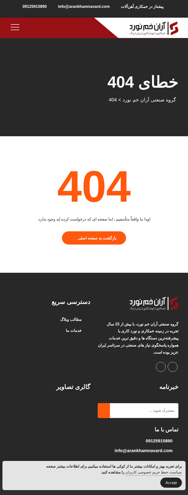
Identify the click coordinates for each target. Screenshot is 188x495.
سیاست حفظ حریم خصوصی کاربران (153, 472)
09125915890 (35, 6)
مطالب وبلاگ (71, 319)
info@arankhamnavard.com (84, 6)
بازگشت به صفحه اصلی (97, 238)
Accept (171, 483)
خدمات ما (74, 330)
